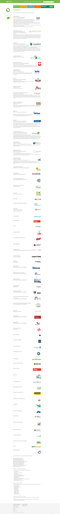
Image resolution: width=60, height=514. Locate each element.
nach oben (52, 512)
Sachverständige (15, 509)
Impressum (17, 512)
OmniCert (9, 1)
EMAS (18, 470)
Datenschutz (14, 512)
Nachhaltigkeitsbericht (21, 512)
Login (51, 6)
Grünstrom (14, 510)
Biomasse (14, 508)
